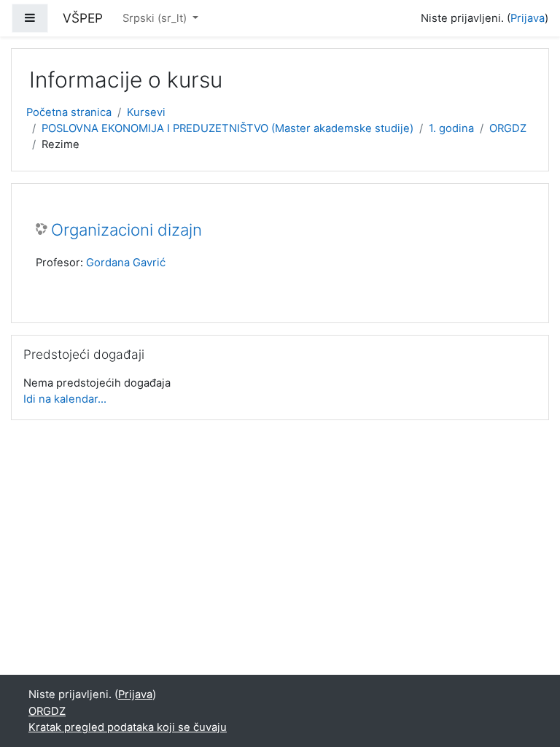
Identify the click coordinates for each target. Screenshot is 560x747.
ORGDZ (507, 128)
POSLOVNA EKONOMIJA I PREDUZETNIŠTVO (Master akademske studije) (227, 128)
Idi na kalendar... (64, 399)
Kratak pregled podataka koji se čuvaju (127, 727)
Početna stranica (69, 112)
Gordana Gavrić (126, 262)
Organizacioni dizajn (126, 229)
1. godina (451, 128)
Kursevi (146, 112)
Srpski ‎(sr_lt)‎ (156, 18)
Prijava (527, 18)
